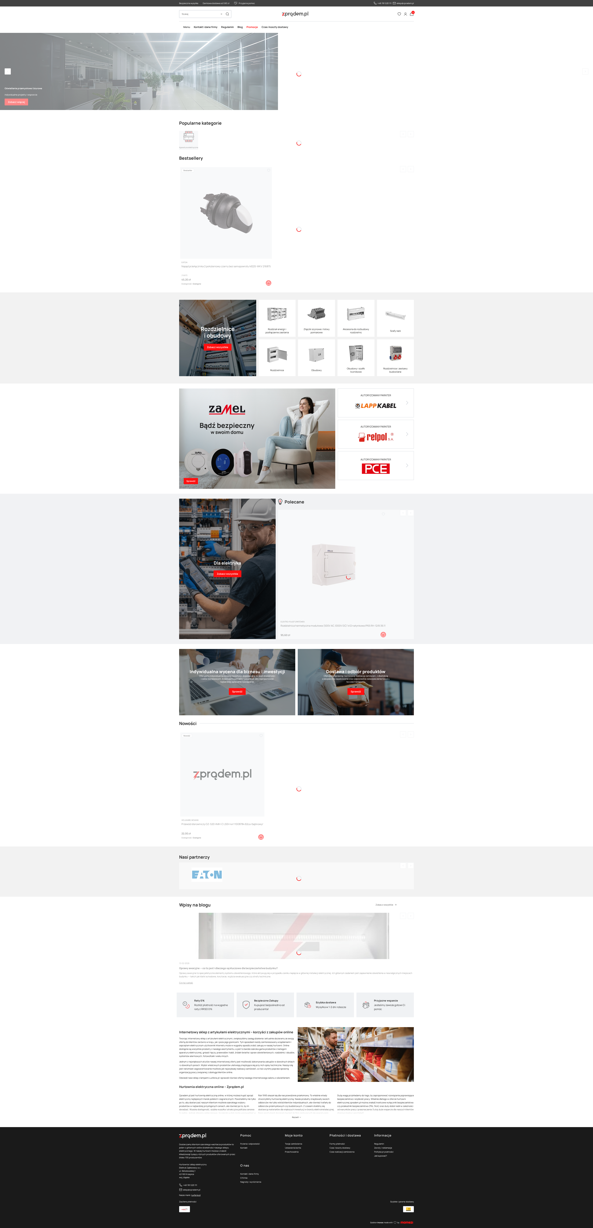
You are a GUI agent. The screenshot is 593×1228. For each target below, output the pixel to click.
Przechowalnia (292, 1151)
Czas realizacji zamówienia (342, 1151)
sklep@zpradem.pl (405, 3)
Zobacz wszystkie (384, 904)
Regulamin (379, 1143)
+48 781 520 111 (384, 3)
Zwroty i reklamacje (383, 1147)
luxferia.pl (196, 1195)
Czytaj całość (186, 982)
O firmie (244, 1177)
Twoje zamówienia (293, 1143)
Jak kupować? (380, 1155)
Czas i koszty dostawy (340, 1147)
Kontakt (243, 1147)
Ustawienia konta (293, 1147)
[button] (227, 14)
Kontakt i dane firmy (249, 1173)
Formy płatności (337, 1143)
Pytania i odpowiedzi (250, 1143)
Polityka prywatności (383, 1151)
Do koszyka (268, 283)
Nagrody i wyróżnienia (250, 1181)
